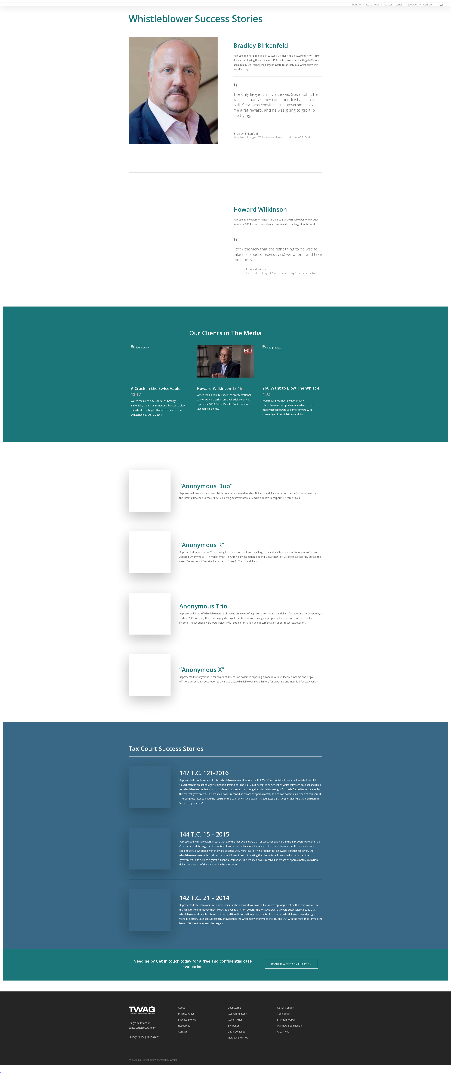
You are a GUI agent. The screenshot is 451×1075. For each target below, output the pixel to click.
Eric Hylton (233, 1025)
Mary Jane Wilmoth (238, 1037)
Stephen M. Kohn (237, 1013)
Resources (184, 1025)
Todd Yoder (283, 1013)
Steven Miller (234, 1019)
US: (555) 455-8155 (139, 1023)
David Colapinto (236, 1031)
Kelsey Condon (285, 1007)
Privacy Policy (136, 1037)
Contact (182, 1031)
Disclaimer (153, 1037)
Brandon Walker (286, 1019)
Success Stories (187, 1019)
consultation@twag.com (142, 1027)
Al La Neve (283, 1031)
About (181, 1007)
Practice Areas (186, 1013)
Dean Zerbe (234, 1007)
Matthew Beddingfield (289, 1025)
